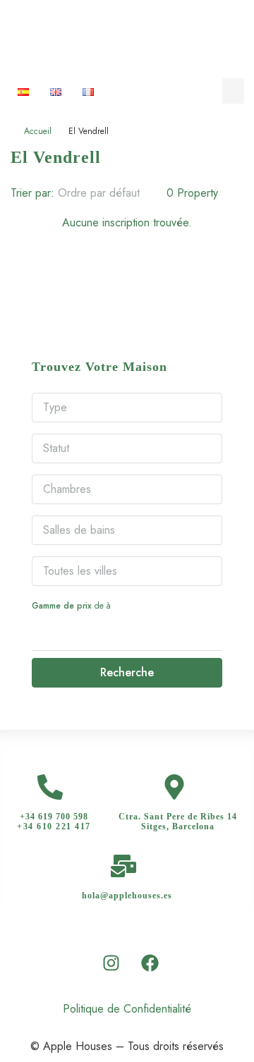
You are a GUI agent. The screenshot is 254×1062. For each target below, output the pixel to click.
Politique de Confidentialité (127, 1009)
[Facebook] (150, 962)
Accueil (38, 131)
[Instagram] (111, 962)
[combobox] (110, 193)
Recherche (127, 672)
